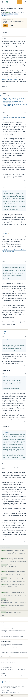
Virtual (16, 13)
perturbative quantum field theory (10, 79)
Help (18, 692)
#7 (25, 373)
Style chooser (5, 690)
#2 (25, 112)
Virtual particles (6, 15)
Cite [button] (24, 88)
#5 (25, 261)
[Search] (26, 2)
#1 (25, 35)
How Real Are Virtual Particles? (13, 612)
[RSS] (21, 693)
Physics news (3, 95)
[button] (24, 35)
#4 (25, 236)
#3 (25, 187)
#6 (25, 336)
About (7, 692)
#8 (25, 429)
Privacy (14, 692)
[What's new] (23, 2)
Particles (11, 13)
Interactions (4, 13)
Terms (11, 692)
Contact (3, 692)
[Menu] (2, 2)
